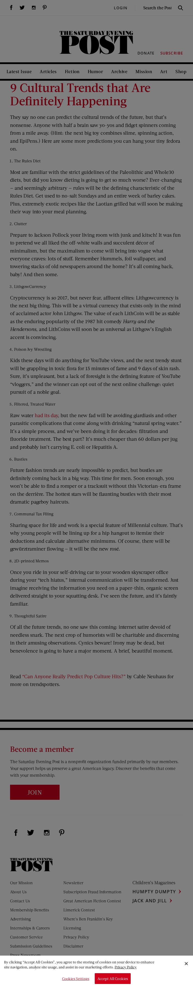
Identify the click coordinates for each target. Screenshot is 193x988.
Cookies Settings (75, 978)
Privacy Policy (126, 967)
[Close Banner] (186, 963)
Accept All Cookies (113, 978)
